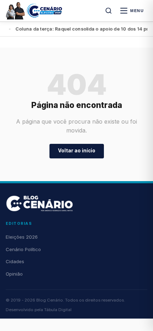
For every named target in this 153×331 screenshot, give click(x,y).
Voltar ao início (76, 150)
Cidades (15, 261)
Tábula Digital (58, 309)
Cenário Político (23, 249)
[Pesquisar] (108, 11)
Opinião (14, 274)
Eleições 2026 (22, 237)
